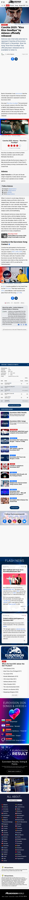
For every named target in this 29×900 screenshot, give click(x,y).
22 (21, 397)
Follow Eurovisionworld (14, 514)
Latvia (5, 860)
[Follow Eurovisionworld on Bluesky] (24, 521)
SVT (25, 606)
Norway (19, 824)
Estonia (5, 837)
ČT (12, 302)
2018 (2, 290)
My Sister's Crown (9, 394)
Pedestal (7, 391)
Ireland (5, 854)
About (3, 896)
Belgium (5, 819)
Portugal (19, 828)
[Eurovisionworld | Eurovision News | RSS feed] (26, 896)
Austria (5, 813)
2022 (14, 593)
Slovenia (19, 843)
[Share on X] (16, 59)
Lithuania (19, 804)
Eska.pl (5, 626)
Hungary (5, 850)
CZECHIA (4, 24)
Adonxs (22, 302)
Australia (5, 811)
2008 (16, 251)
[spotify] (26, 325)
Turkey (19, 852)
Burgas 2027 (22, 5)
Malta (18, 809)
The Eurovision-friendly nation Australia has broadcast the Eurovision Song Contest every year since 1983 (14, 869)
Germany (6, 845)
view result (14, 695)
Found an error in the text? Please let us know (15, 329)
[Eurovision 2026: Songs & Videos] (14, 714)
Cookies (17, 896)
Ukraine (19, 854)
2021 (18, 591)
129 (27, 394)
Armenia (5, 809)
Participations (4, 368)
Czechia (8, 302)
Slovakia (19, 841)
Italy (4, 858)
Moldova (19, 811)
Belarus (5, 817)
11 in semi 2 (25, 390)
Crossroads (7, 384)
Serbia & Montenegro (22, 839)
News (7, 5)
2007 (13, 251)
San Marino (20, 835)
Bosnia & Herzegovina (8, 822)
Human (5, 602)
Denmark (5, 835)
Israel (4, 856)
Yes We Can (7, 600)
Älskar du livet (12, 604)
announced (19, 93)
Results (12, 5)
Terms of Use (12, 896)
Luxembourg (20, 807)
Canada (5, 826)
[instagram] (23, 325)
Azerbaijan (6, 815)
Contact (6, 896)
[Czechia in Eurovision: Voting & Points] (9, 244)
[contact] (18, 325)
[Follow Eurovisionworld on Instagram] (4, 2)
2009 (20, 251)
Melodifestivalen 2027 (8, 589)
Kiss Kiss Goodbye (12, 103)
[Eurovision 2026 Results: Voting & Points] (14, 752)
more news (15, 507)
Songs (16, 5)
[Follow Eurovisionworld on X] (9, 521)
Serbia (19, 837)
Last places (3, 373)
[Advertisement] (14, 76)
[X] (21, 325)
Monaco (19, 813)
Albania (5, 804)
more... (26, 377)
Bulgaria (5, 824)
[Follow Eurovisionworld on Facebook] (2, 2)
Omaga (7, 401)
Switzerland (20, 850)
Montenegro (20, 815)
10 (21, 394)
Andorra (5, 807)
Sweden (23, 566)
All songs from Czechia (14, 405)
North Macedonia (22, 822)
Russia (19, 832)
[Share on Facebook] (12, 59)
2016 (4, 286)
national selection (20, 629)
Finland (5, 839)
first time (8, 288)
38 (27, 397)
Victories (3, 369)
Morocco (19, 817)
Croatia (5, 828)
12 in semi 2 (25, 387)
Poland (23, 615)
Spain (18, 845)
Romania (19, 830)
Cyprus (5, 830)
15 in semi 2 (25, 400)
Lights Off (7, 397)
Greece (5, 847)
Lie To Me (19, 292)
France (5, 841)
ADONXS (10, 192)
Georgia (5, 843)
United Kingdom (21, 856)
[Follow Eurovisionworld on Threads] (19, 521)
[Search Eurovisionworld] (2, 5)
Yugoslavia (20, 858)
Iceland (5, 852)
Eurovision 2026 (14, 704)
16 (21, 383)
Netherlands (20, 819)
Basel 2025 (16, 302)
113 (27, 383)
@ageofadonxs (12, 188)
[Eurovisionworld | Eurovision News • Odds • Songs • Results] (14, 1)
